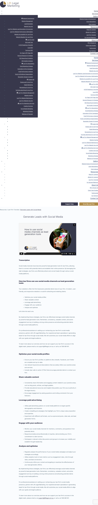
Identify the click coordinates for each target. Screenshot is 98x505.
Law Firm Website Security (26, 100)
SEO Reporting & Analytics (26, 58)
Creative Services (28, 106)
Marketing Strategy (28, 111)
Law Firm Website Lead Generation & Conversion (20, 29)
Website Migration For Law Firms (24, 37)
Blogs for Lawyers (91, 29)
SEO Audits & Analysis (27, 61)
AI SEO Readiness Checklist (26, 45)
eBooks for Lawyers (91, 32)
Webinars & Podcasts (27, 114)
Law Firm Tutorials (91, 35)
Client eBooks (92, 24)
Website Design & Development (88, 19)
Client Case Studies (91, 45)
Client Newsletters (91, 21)
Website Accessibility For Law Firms (23, 34)
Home (96, 11)
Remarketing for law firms (26, 87)
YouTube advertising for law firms (24, 90)
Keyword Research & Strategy (25, 55)
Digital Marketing (28, 85)
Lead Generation (28, 23)
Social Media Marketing (27, 108)
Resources (94, 27)
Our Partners (92, 51)
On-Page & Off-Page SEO (26, 53)
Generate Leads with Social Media (30, 209)
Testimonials (92, 48)
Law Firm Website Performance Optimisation (21, 31)
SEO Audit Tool (29, 42)
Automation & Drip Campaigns (25, 69)
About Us (95, 40)
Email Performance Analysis (26, 71)
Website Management (27, 21)
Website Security (28, 26)
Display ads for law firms (26, 82)
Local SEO (30, 47)
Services (95, 13)
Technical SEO (29, 50)
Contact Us (94, 53)
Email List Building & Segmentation (24, 74)
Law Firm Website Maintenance (25, 98)
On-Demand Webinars (90, 37)
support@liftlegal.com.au (46, 498)
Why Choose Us (92, 43)
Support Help (69, 204)
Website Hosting (28, 95)
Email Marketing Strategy (26, 66)
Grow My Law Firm (88, 204)
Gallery (95, 16)
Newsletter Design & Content (25, 77)
